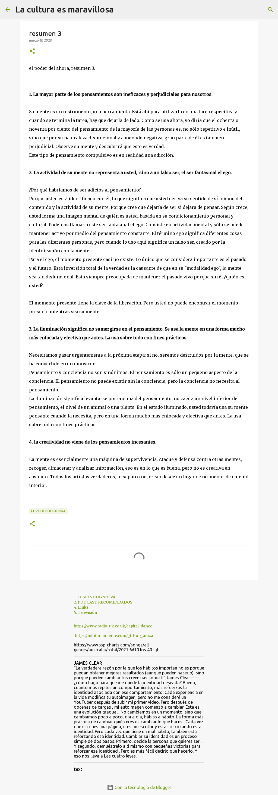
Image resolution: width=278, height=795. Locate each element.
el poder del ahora (48, 511)
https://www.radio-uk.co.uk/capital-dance (113, 626)
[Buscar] (121, 9)
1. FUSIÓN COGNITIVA (94, 597)
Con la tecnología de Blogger (142, 787)
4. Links (81, 607)
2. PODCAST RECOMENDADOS (103, 602)
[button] (32, 51)
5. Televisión (85, 612)
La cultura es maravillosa (64, 9)
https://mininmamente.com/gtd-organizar (115, 635)
